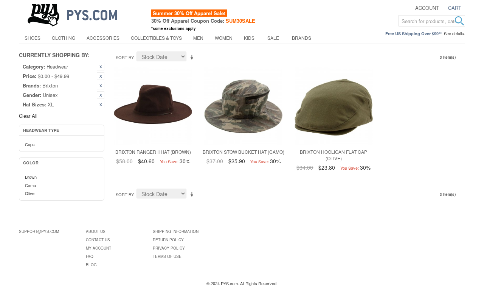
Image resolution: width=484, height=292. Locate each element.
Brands (301, 37)
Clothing (63, 37)
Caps (30, 144)
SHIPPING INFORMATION (176, 231)
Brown (31, 177)
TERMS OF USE (167, 256)
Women (224, 37)
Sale (273, 37)
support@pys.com (39, 231)
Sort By (124, 57)
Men (198, 37)
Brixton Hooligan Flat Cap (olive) (333, 154)
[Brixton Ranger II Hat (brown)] (153, 106)
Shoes (32, 37)
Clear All (28, 115)
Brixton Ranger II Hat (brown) (153, 151)
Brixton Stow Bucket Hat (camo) (243, 151)
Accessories (103, 37)
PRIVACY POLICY (169, 248)
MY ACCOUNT (98, 248)
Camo (30, 185)
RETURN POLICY (168, 239)
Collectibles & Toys (156, 37)
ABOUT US (95, 231)
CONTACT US (98, 239)
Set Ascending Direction (193, 57)
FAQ (89, 256)
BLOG (91, 264)
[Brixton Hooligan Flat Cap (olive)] (334, 106)
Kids (249, 37)
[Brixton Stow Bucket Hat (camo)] (243, 106)
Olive (29, 193)
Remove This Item (100, 66)
